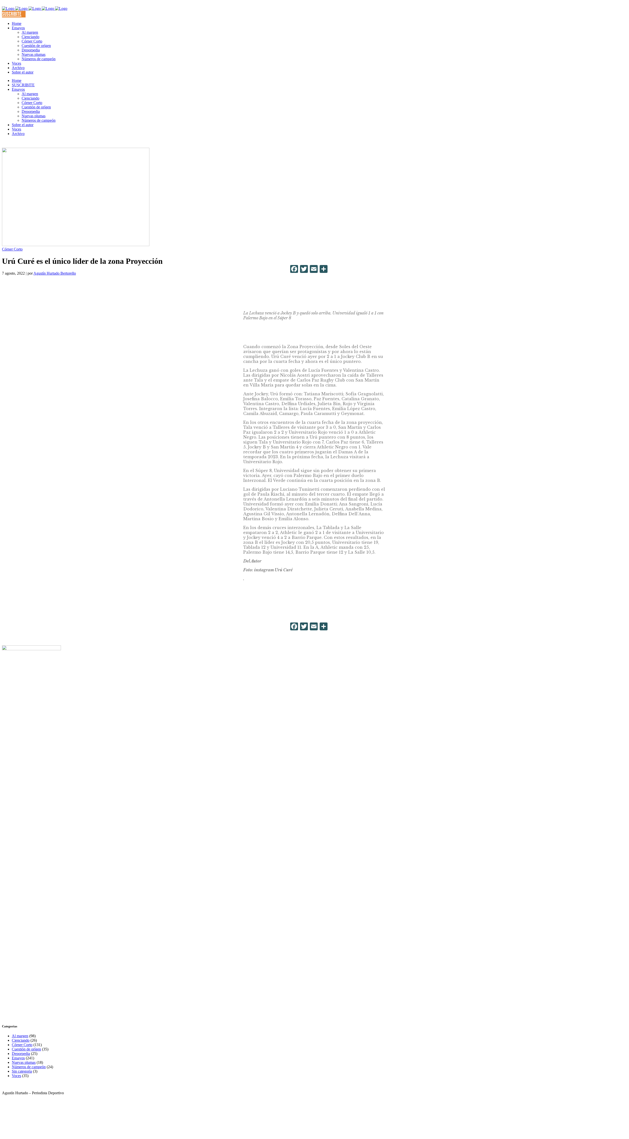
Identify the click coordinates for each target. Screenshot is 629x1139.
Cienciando (20, 1040)
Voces (16, 1076)
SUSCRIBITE (11, 14)
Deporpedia (21, 1053)
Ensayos (18, 1058)
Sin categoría (22, 1071)
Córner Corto (12, 249)
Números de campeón (29, 1067)
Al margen (20, 1036)
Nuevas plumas (24, 1062)
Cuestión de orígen (26, 1049)
